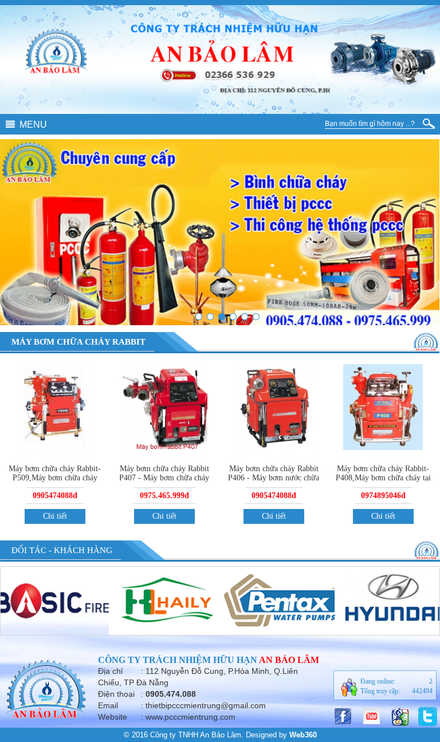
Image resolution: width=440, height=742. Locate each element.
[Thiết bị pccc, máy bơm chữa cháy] (221, 316)
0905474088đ (55, 495)
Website (112, 716)
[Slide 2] (256, 316)
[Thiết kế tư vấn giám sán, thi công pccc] (210, 316)
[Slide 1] (198, 316)
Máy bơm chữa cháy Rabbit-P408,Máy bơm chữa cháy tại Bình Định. (383, 477)
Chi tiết (55, 516)
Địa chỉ (110, 671)
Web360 (303, 735)
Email (108, 705)
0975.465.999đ (164, 495)
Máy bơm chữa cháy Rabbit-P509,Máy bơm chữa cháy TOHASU (55, 477)
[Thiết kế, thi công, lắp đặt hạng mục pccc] (244, 316)
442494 (422, 691)
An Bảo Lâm (289, 660)
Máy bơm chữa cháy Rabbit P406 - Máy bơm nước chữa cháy (273, 477)
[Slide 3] (233, 316)
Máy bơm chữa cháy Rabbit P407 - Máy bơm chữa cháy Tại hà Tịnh (164, 477)
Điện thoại (116, 693)
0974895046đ (383, 495)
